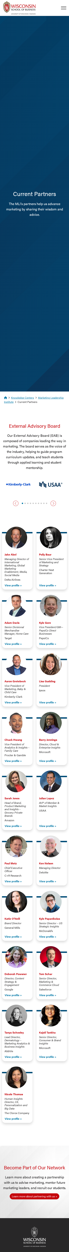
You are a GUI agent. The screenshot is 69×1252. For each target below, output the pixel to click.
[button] (15, 503)
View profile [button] (12, 585)
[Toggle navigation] (65, 7)
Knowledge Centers (22, 398)
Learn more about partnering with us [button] (33, 1196)
